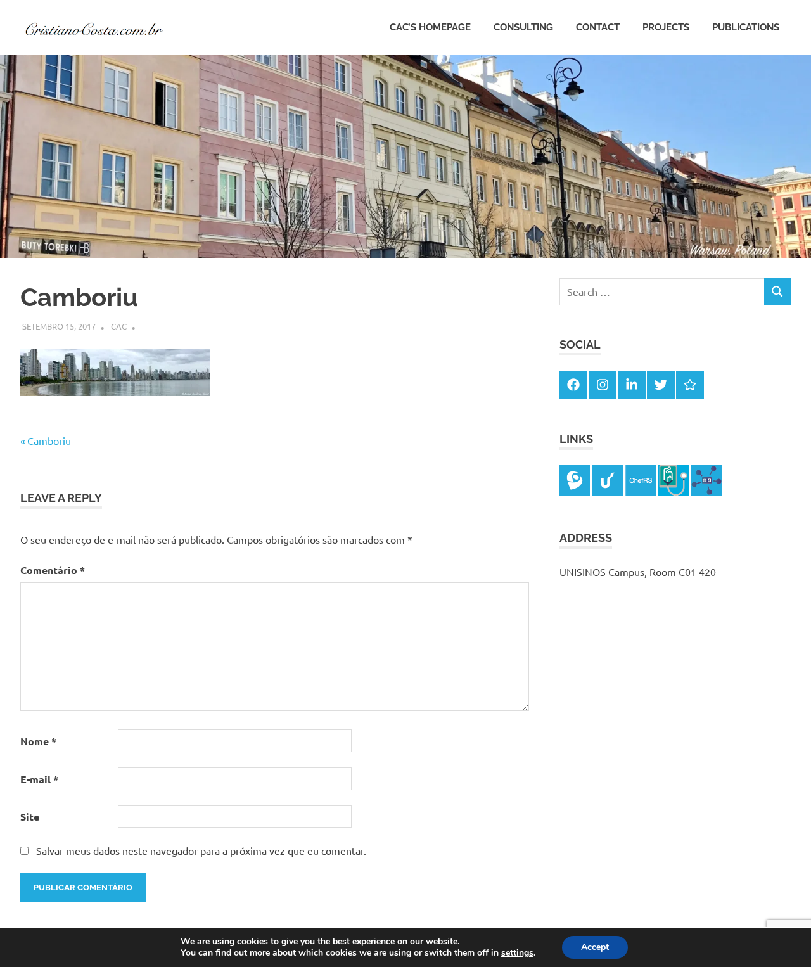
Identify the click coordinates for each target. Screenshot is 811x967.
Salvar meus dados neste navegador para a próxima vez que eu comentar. (201, 850)
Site (29, 816)
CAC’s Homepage (430, 27)
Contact (598, 27)
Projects (665, 27)
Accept (595, 947)
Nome (38, 741)
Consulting (523, 27)
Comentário (52, 570)
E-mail (39, 779)
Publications (745, 27)
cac (119, 326)
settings (517, 953)
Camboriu (49, 440)
